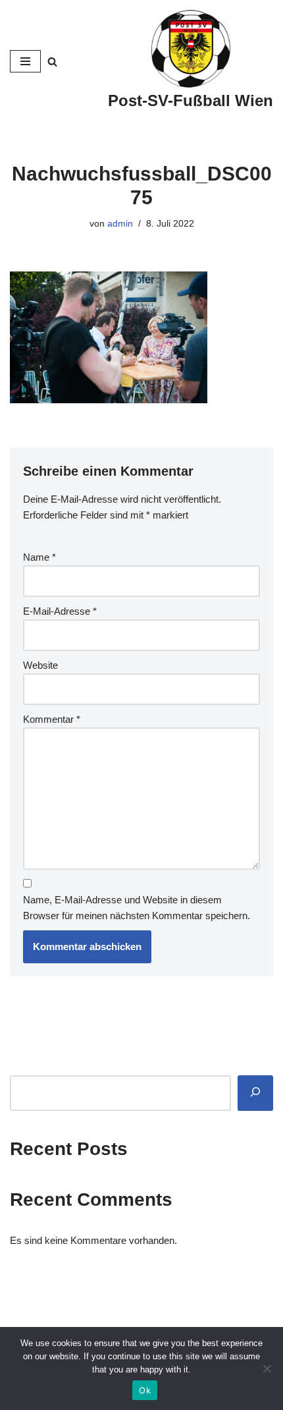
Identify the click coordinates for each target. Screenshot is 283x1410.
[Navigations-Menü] (25, 61)
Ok (145, 1390)
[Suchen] (255, 1093)
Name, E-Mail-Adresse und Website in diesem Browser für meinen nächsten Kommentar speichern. (136, 907)
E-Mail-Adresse (60, 611)
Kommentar (51, 719)
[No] (266, 1368)
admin (120, 224)
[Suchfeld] (52, 62)
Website (40, 665)
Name (39, 557)
